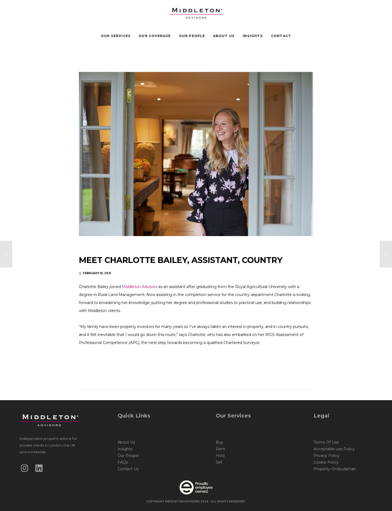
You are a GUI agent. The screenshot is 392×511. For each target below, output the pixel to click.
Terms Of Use (326, 442)
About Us (126, 442)
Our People (128, 455)
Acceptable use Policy (334, 449)
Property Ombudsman (335, 469)
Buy (219, 442)
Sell (219, 462)
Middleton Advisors (139, 286)
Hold (220, 455)
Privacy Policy (326, 455)
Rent (220, 449)
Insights (125, 449)
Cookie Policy (326, 462)
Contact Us (128, 469)
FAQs (123, 462)
